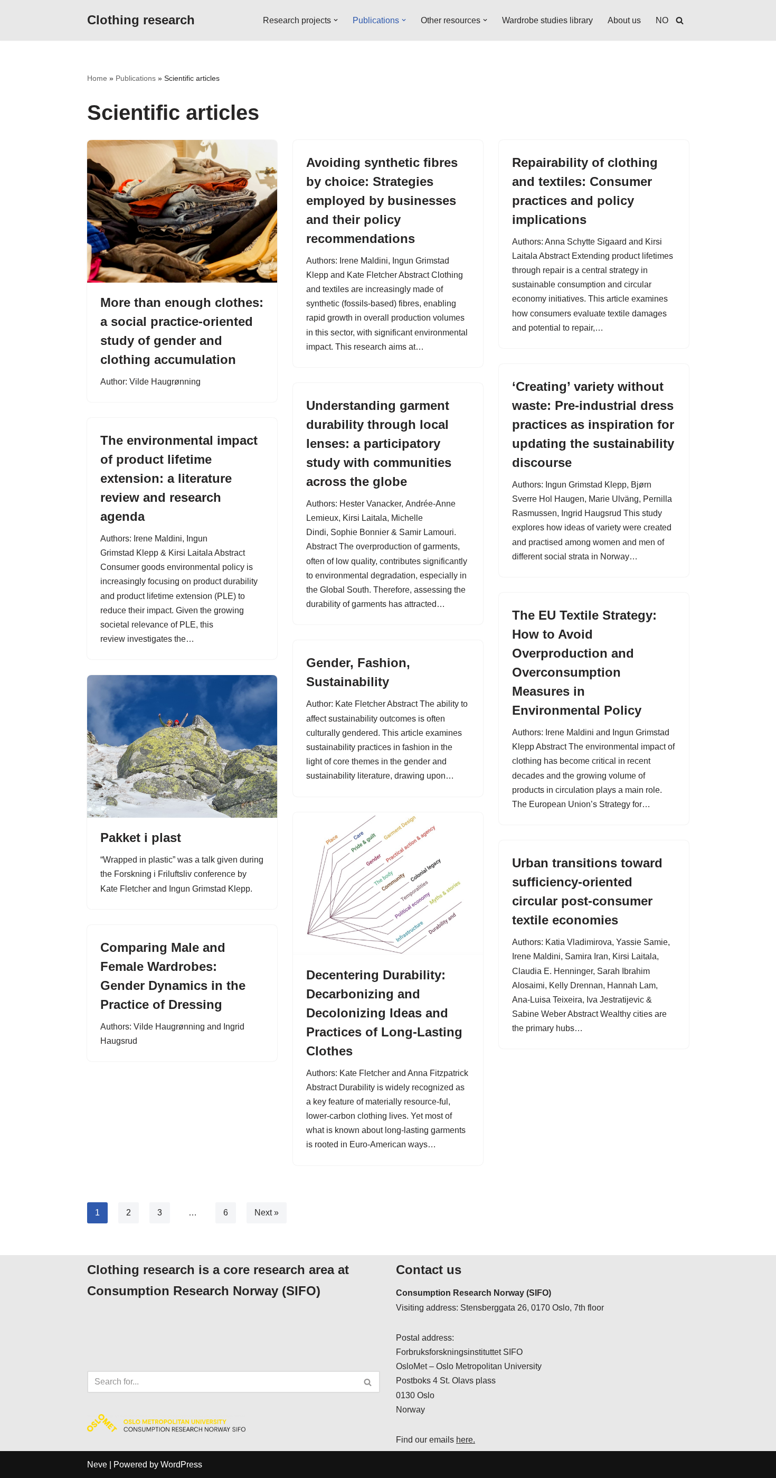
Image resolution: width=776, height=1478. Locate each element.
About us (624, 20)
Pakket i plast (142, 837)
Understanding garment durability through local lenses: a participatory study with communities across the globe (378, 443)
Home (97, 78)
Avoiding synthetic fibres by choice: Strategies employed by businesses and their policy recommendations (382, 200)
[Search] (680, 20)
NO (662, 20)
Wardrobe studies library (547, 20)
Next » (266, 1212)
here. (465, 1439)
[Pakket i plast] (182, 746)
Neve (97, 1464)
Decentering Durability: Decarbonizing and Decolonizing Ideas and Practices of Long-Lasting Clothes (384, 1013)
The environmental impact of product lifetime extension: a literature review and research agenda (179, 478)
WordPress (181, 1464)
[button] (336, 20)
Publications (136, 78)
